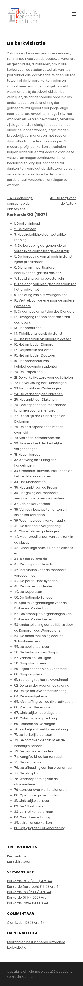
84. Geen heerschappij (32, 817)
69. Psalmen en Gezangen (34, 724)
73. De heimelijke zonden (33, 751)
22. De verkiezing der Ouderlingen (40, 383)
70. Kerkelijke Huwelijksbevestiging (41, 729)
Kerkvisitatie (16, 856)
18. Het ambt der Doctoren (35, 355)
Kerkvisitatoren (19, 861)
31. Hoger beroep (27, 454)
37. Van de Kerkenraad (32, 503)
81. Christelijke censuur (31, 800)
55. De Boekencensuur (31, 646)
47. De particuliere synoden (36, 581)
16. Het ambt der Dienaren (34, 344)
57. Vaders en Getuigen (32, 658)
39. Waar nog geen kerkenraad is (40, 520)
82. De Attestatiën (28, 806)
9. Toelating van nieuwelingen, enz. (41, 295)
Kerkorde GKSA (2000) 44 (27, 903)
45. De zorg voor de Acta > (63, 201)
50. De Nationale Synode (33, 597)
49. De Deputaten (28, 591)
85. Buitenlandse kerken (33, 822)
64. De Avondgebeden (31, 696)
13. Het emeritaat (27, 328)
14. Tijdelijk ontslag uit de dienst (38, 333)
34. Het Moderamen (30, 482)
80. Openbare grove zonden (36, 795)
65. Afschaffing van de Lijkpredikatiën (43, 701)
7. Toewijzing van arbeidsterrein (39, 278)
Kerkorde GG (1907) (27, 214)
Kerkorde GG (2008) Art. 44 (29, 892)
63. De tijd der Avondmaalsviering (40, 691)
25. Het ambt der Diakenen (35, 399)
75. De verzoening (28, 762)
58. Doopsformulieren (31, 663)
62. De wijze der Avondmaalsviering (41, 685)
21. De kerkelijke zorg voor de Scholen (43, 377)
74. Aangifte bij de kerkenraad (38, 756)
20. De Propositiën (28, 372)
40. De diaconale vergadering (37, 526)
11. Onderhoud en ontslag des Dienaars (44, 311)
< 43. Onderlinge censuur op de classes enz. (20, 203)
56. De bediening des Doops (36, 652)
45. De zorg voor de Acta (33, 564)
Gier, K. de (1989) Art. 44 (26, 922)
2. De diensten (25, 229)
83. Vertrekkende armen (33, 811)
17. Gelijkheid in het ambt (33, 350)
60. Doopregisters (28, 674)
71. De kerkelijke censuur (33, 734)
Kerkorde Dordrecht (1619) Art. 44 (34, 886)
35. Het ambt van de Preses (36, 487)
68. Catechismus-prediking (35, 718)
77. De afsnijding (26, 773)
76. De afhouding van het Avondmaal (43, 767)
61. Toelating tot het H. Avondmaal (41, 679)
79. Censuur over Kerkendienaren (40, 789)
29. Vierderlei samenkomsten (37, 438)
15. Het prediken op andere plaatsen (42, 339)
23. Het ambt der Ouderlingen (37, 388)
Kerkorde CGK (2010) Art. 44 (29, 881)
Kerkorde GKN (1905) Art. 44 (29, 897)
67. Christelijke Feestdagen (35, 712)
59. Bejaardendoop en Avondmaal (40, 669)
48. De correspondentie (33, 586)
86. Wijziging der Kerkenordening (39, 828)
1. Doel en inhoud (27, 223)
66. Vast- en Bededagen (33, 707)
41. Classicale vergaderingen (36, 531)
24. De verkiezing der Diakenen (38, 394)
